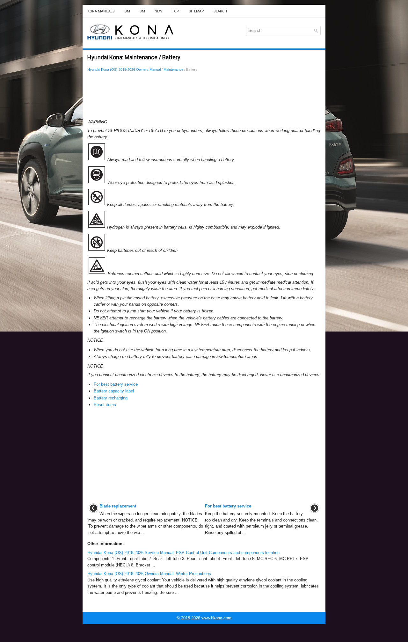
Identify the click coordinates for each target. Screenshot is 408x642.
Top (175, 11)
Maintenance (173, 69)
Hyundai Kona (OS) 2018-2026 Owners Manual (124, 69)
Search (220, 11)
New (158, 11)
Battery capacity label (114, 391)
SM (142, 11)
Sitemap (196, 11)
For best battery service (116, 384)
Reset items (105, 404)
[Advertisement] (204, 97)
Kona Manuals (101, 11)
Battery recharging (110, 398)
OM (127, 11)
